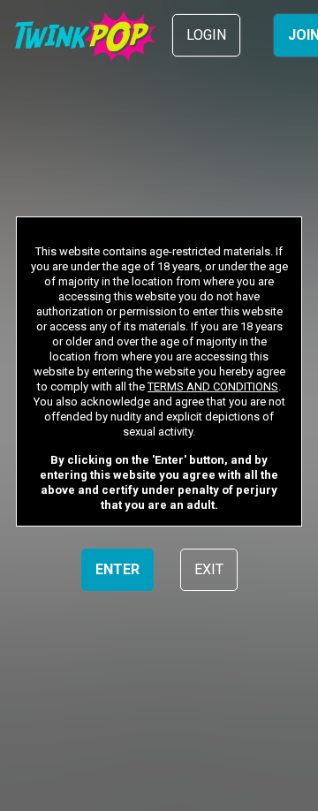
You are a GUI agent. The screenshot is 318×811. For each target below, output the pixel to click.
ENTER (117, 569)
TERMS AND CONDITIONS (213, 386)
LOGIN (206, 35)
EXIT (208, 569)
